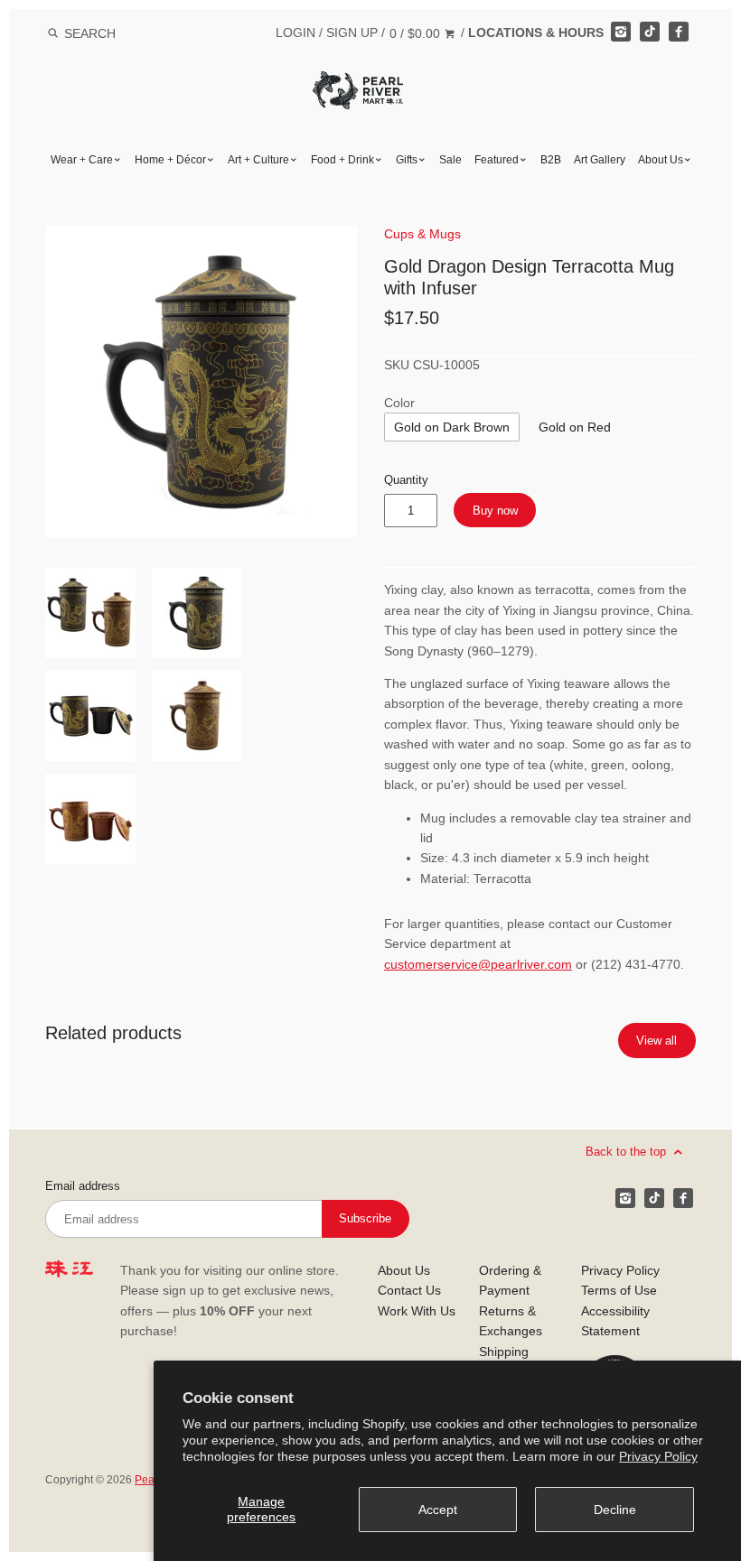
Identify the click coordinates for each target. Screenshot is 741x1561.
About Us (660, 159)
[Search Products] (53, 33)
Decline (615, 1509)
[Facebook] (679, 32)
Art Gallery (599, 159)
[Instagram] (621, 32)
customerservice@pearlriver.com (478, 964)
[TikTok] (650, 32)
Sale (450, 159)
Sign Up (352, 32)
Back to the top (628, 1151)
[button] (201, 381)
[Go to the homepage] (358, 84)
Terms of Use (619, 1290)
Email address (82, 1186)
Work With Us (416, 1311)
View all (656, 1040)
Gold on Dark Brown (452, 427)
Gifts (406, 159)
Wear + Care (82, 159)
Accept (437, 1509)
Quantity (406, 480)
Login (295, 32)
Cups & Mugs (422, 234)
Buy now (495, 510)
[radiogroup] (452, 427)
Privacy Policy (658, 1456)
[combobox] (114, 32)
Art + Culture (258, 159)
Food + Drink (342, 159)
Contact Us (409, 1290)
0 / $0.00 (416, 33)
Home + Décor (170, 159)
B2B (550, 159)
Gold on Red (575, 427)
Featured (496, 159)
